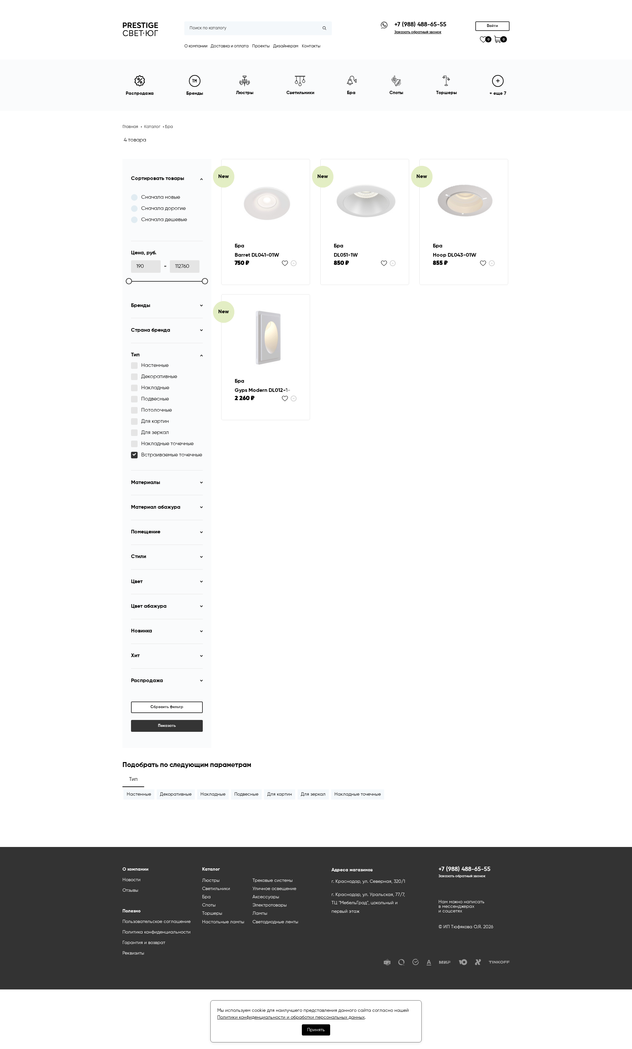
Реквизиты (133, 953)
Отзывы (130, 890)
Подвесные (246, 794)
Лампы (259, 913)
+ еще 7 (497, 93)
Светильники (216, 888)
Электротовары (269, 905)
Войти (492, 26)
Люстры (211, 880)
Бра (206, 897)
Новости (131, 880)
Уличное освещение (274, 888)
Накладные (212, 794)
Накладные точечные (357, 794)
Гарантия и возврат (143, 942)
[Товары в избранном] (483, 39)
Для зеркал (313, 794)
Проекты (261, 46)
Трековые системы (272, 880)
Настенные (139, 794)
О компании (195, 46)
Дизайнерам (285, 46)
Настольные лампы (223, 922)
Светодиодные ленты (275, 922)
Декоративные (176, 794)
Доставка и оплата (230, 46)
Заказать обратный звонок (462, 876)
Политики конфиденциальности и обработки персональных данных (291, 1017)
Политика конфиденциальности (156, 932)
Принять (316, 1030)
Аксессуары (265, 897)
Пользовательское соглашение (156, 921)
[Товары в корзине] (497, 39)
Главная (130, 127)
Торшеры (212, 913)
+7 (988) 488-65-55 (420, 25)
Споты (209, 905)
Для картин (279, 794)
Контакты (311, 46)
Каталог (152, 127)
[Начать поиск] (324, 28)
